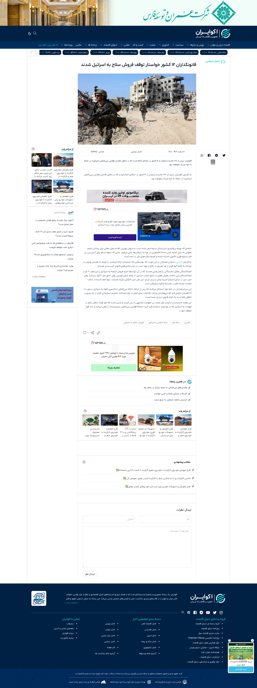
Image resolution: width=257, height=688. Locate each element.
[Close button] (252, 640)
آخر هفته (111, 647)
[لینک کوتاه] (98, 333)
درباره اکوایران (68, 633)
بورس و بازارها (197, 44)
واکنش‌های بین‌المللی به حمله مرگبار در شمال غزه (165, 387)
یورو (137, 52)
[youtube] (208, 613)
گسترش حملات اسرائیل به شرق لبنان (170, 399)
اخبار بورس (110, 623)
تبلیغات (70, 623)
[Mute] (144, 369)
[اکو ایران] (213, 33)
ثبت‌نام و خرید (115, 237)
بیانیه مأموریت (67, 638)
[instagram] (221, 613)
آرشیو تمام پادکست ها (105, 653)
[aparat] (189, 613)
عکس (78, 44)
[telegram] (216, 156)
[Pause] (140, 369)
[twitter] (223, 156)
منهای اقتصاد (110, 44)
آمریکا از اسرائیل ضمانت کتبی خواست (170, 393)
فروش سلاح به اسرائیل (134, 322)
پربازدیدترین (59, 212)
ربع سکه (162, 52)
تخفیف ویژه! (114, 367)
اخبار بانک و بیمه (148, 641)
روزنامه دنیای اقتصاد (210, 628)
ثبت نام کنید (241, 669)
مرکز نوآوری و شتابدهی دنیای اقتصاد (203, 661)
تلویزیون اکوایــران (47, 44)
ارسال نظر (90, 574)
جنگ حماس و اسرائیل (157, 322)
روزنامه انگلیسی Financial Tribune (203, 638)
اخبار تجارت (110, 629)
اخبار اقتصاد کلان (148, 623)
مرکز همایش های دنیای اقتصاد (206, 642)
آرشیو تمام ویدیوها (147, 653)
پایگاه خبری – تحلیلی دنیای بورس (204, 647)
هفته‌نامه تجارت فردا (210, 652)
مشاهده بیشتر (40, 276)
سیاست (179, 44)
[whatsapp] (202, 156)
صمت (152, 44)
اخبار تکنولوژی (149, 647)
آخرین (70, 212)
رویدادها (68, 44)
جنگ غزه (176, 322)
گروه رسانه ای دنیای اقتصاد (207, 623)
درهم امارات (111, 52)
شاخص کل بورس (55, 52)
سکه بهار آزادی (220, 52)
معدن (127, 44)
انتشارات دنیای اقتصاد (209, 657)
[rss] (183, 613)
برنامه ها (92, 44)
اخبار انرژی (151, 635)
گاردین (179, 262)
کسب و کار (138, 44)
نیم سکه (189, 52)
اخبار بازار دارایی (108, 635)
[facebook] (209, 156)
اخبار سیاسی (213, 61)
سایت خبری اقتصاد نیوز (208, 633)
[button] (31, 52)
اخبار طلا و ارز (150, 629)
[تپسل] (94, 209)
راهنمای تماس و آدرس (64, 628)
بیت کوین (85, 52)
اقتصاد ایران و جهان (220, 44)
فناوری (165, 44)
